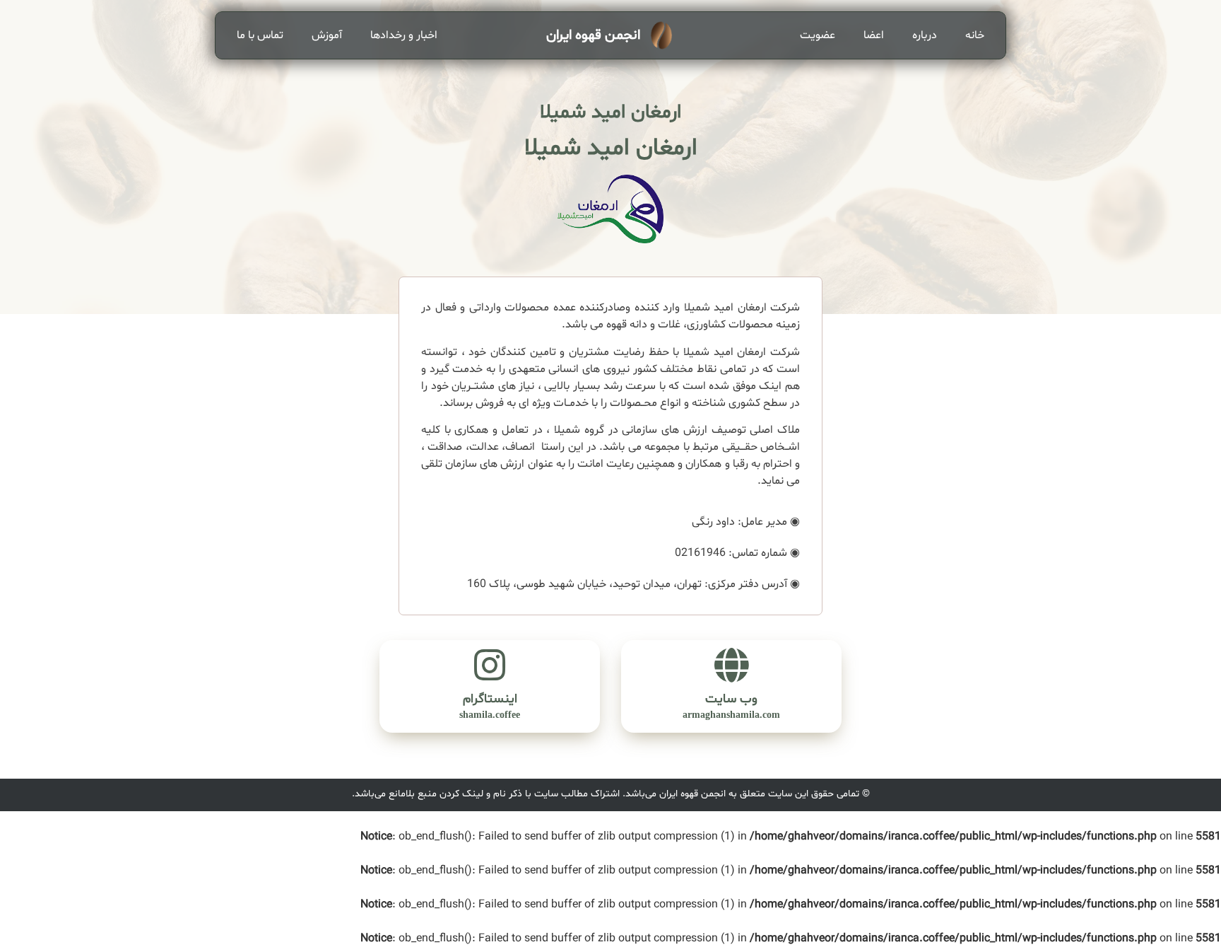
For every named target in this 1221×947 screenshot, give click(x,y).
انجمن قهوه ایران (593, 35)
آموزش (327, 35)
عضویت (817, 35)
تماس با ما (260, 35)
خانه (974, 35)
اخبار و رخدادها (403, 35)
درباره (924, 35)
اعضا (873, 35)
